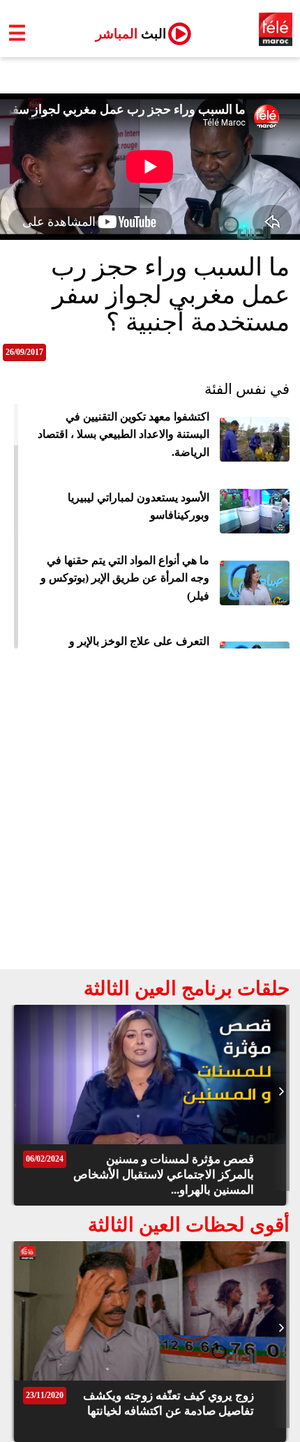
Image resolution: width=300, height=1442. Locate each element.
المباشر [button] (125, 33)
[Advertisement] (150, 812)
